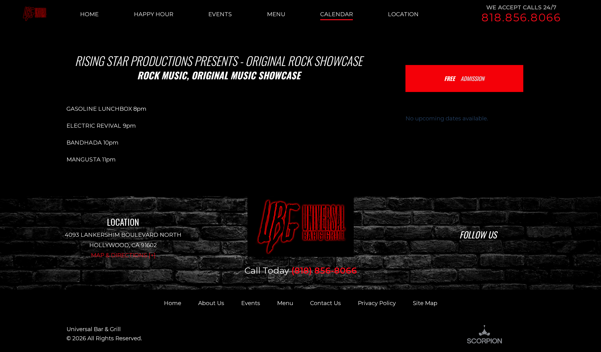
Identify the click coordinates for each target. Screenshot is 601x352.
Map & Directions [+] (123, 255)
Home (172, 303)
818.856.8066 (521, 17)
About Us (211, 303)
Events (250, 303)
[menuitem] (107, 14)
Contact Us (325, 303)
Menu (285, 303)
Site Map (425, 303)
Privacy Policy (377, 303)
